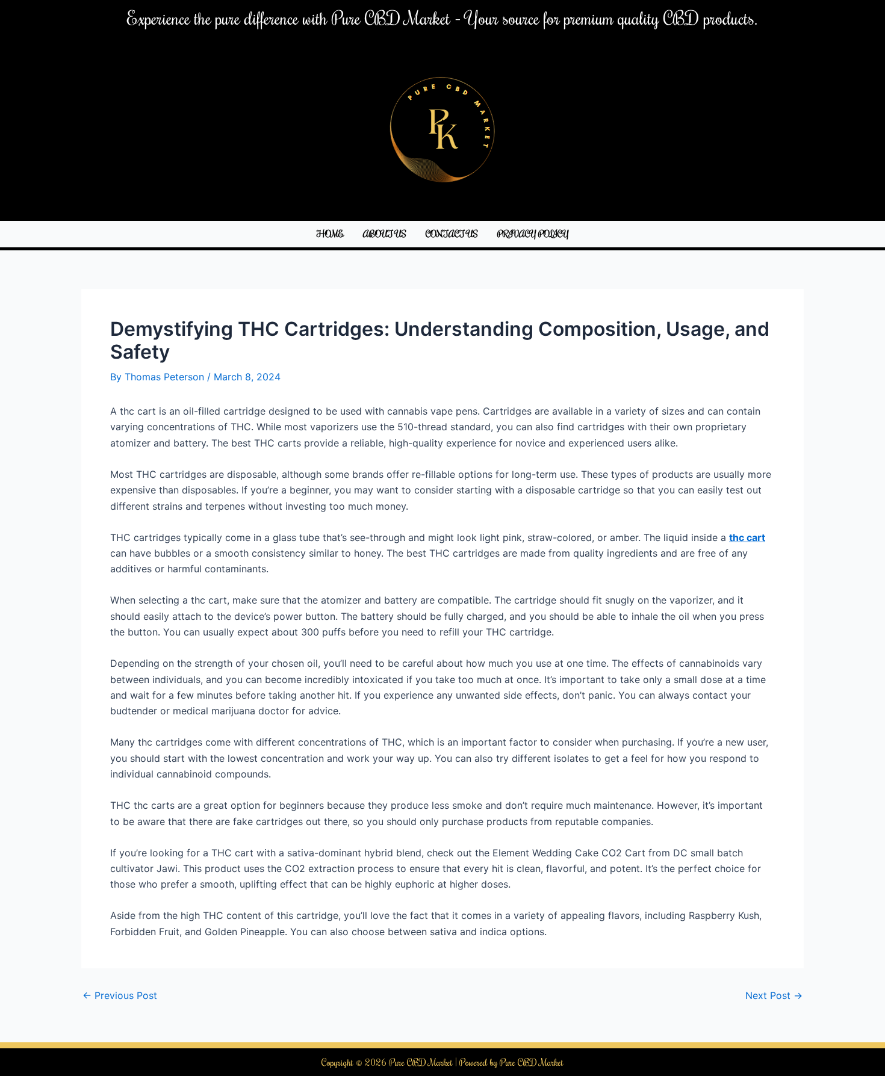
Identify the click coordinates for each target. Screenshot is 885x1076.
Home (330, 234)
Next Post (774, 995)
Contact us (452, 234)
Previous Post (119, 995)
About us (384, 234)
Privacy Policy (533, 234)
